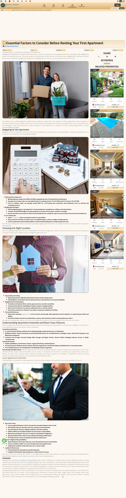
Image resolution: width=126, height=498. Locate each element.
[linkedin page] (18, 1)
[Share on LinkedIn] (115, 57)
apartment (33, 230)
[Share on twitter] (98, 57)
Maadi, (96, 105)
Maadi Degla (101, 185)
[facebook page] (1, 1)
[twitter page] (9, 1)
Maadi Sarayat (101, 105)
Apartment (107, 63)
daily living (39, 454)
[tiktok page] (22, 1)
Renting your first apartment (10, 54)
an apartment (15, 217)
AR (123, 1)
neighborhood (85, 54)
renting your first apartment (28, 460)
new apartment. (6, 225)
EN (120, 1)
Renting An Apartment (11, 46)
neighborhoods (26, 314)
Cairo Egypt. (15, 127)
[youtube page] (5, 1)
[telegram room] (26, 1)
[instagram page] (13, 1)
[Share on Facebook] (107, 57)
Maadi (10, 127)
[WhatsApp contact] (4, 440)
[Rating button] (101, 107)
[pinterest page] (30, 1)
